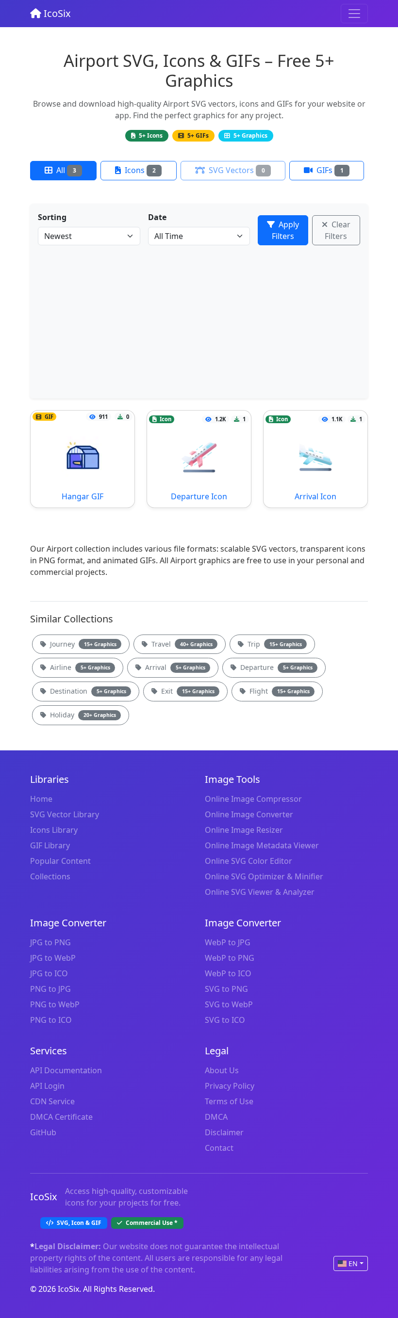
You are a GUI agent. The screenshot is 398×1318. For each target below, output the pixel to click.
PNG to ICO (51, 1020)
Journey (82, 644)
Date (157, 217)
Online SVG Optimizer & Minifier (264, 876)
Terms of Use (229, 1101)
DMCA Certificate (61, 1117)
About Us (222, 1070)
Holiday (82, 714)
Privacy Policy (229, 1085)
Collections (50, 876)
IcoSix (56, 13)
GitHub (43, 1132)
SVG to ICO (225, 1020)
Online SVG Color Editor (248, 861)
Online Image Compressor (253, 799)
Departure (275, 667)
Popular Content (60, 861)
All (65, 170)
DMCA (216, 1117)
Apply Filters (285, 230)
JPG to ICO (49, 973)
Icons (139, 170)
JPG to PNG (50, 942)
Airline (79, 667)
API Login (47, 1085)
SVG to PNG (226, 989)
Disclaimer (224, 1132)
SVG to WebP (229, 1004)
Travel (181, 644)
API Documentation (66, 1070)
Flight (279, 691)
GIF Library (50, 845)
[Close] (354, 13)
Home (41, 799)
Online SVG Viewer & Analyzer (260, 892)
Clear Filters (337, 230)
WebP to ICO (228, 973)
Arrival (174, 667)
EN (353, 1263)
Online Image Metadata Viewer (262, 845)
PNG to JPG (50, 989)
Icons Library (54, 830)
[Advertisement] (199, 318)
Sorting (52, 217)
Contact (219, 1148)
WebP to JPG (227, 942)
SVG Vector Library (64, 814)
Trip (274, 644)
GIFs (329, 170)
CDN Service (52, 1101)
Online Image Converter (249, 814)
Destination (87, 691)
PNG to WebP (55, 1004)
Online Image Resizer (244, 830)
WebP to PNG (229, 958)
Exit (187, 691)
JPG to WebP (53, 958)
